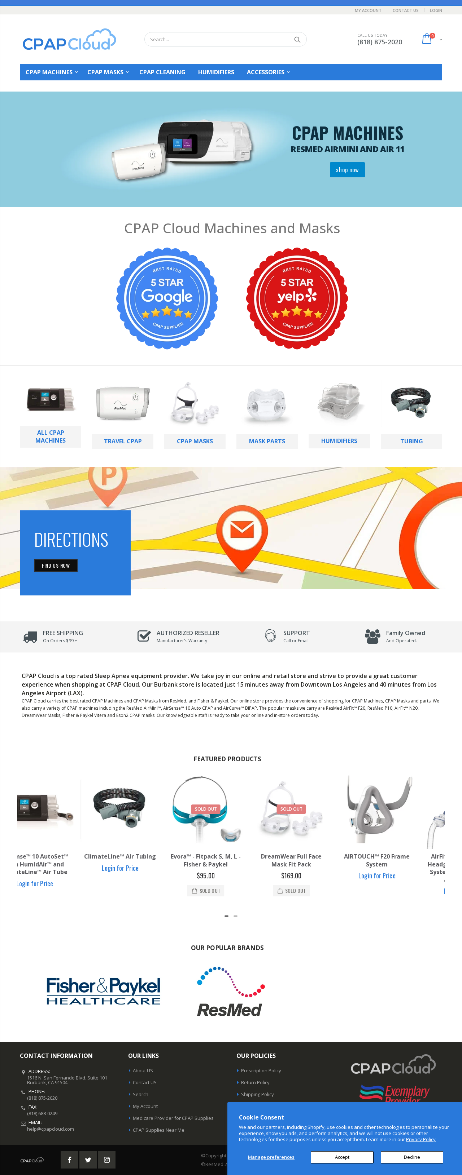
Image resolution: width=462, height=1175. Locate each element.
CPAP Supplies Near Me (158, 1130)
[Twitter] (88, 1160)
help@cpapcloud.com (50, 1129)
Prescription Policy (261, 1070)
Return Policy (255, 1082)
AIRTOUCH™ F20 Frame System (316, 860)
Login (436, 10)
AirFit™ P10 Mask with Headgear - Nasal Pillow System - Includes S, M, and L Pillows (402, 868)
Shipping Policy (257, 1094)
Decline (412, 1157)
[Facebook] (69, 1160)
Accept (342, 1157)
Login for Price (60, 868)
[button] (226, 916)
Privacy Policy (421, 1139)
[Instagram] (107, 1160)
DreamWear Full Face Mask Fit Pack (231, 860)
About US (143, 1070)
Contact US (145, 1082)
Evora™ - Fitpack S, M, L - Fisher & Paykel (145, 860)
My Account (368, 10)
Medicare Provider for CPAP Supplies (173, 1118)
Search (297, 39)
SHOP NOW (347, 169)
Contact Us (406, 10)
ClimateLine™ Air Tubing (60, 856)
